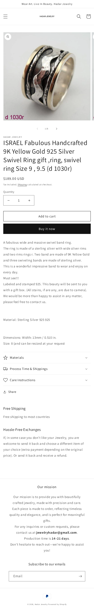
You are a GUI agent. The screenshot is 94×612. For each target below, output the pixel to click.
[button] (5, 16)
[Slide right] (56, 129)
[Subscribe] (80, 576)
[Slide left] (37, 129)
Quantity (8, 192)
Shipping (22, 184)
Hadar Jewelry (41, 604)
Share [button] (12, 392)
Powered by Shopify (57, 604)
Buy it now (47, 229)
